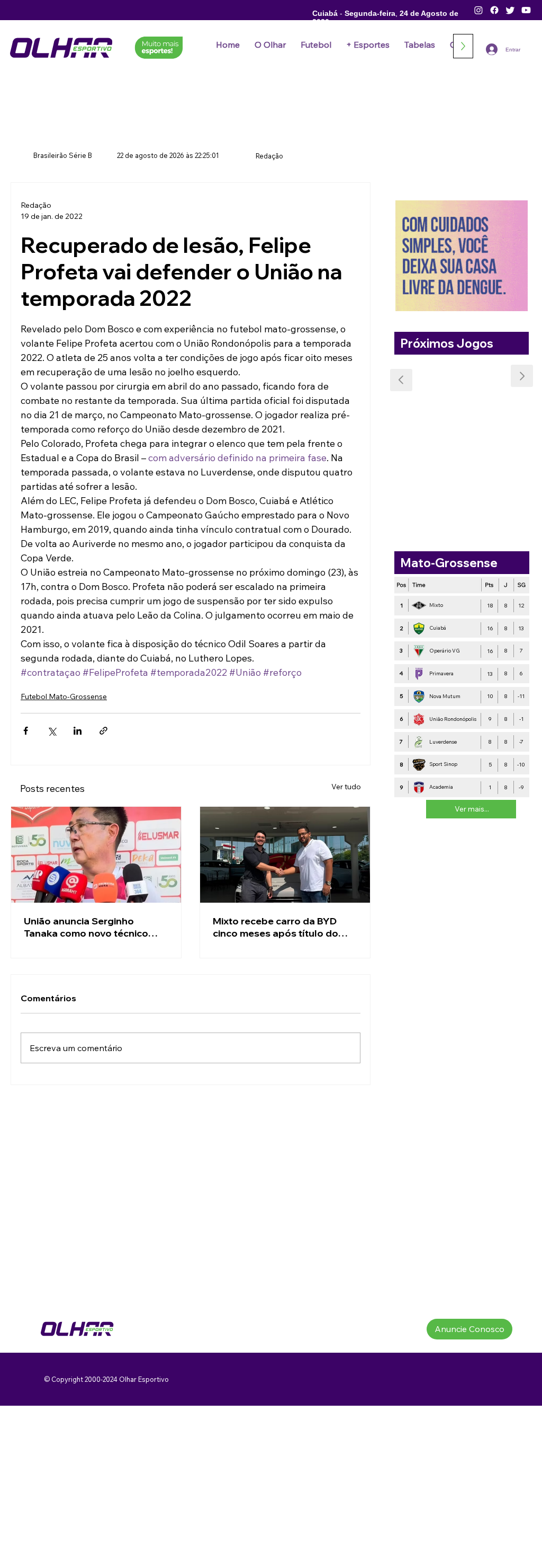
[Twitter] (510, 10)
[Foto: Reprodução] (96, 855)
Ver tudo (346, 786)
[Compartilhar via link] (103, 731)
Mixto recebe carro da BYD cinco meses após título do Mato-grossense (275, 927)
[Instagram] (478, 10)
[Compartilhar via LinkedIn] (78, 731)
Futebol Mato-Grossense (64, 696)
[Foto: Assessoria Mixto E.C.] (285, 855)
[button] (316, 44)
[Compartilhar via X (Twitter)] (52, 731)
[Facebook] (494, 10)
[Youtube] (526, 10)
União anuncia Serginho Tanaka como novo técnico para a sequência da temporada (86, 927)
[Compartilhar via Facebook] (26, 731)
